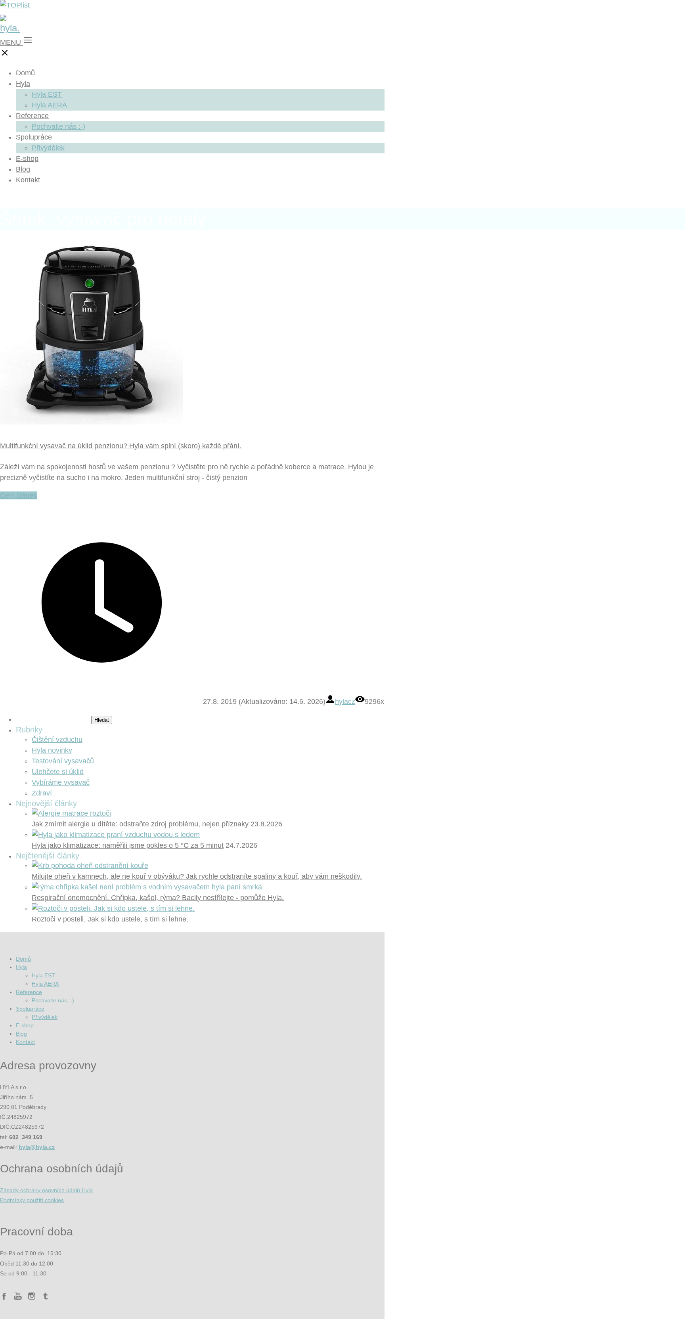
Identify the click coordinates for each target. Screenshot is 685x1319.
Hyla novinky (52, 750)
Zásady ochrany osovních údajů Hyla (46, 1190)
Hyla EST (47, 94)
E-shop (27, 158)
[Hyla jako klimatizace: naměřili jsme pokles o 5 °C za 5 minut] (116, 835)
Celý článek (18, 495)
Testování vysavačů (63, 761)
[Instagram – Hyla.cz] (32, 1297)
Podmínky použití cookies (32, 1200)
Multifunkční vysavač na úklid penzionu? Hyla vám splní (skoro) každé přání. (120, 446)
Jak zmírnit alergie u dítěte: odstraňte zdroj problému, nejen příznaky (140, 824)
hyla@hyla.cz (37, 1147)
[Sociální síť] (46, 1297)
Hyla (23, 84)
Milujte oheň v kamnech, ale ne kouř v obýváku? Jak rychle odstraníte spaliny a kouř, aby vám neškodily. (197, 876)
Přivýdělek (48, 148)
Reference (32, 116)
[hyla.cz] (10, 28)
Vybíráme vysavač (61, 782)
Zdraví (42, 793)
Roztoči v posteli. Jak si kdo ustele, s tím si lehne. (110, 919)
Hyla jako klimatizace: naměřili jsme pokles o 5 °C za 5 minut (128, 845)
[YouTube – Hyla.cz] (18, 1297)
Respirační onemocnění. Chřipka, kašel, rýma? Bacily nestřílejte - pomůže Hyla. (158, 898)
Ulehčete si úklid (58, 772)
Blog (23, 169)
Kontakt (28, 180)
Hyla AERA (49, 105)
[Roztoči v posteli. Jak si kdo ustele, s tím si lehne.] (113, 908)
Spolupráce (34, 137)
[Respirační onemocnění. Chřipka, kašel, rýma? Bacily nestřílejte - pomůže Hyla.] (147, 887)
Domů (25, 73)
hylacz (345, 701)
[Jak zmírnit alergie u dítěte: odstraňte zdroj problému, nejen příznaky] (71, 813)
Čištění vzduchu (57, 740)
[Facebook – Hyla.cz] (4, 1297)
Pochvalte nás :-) (58, 126)
